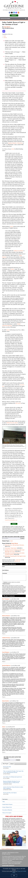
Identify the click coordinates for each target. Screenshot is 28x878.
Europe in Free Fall (7, 766)
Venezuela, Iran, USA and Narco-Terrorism (14, 545)
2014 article (18, 403)
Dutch (5, 36)
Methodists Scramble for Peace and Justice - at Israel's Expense (15, 553)
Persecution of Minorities (7, 810)
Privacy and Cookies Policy (19, 871)
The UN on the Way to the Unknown (10, 792)
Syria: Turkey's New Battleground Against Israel (12, 776)
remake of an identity (18, 250)
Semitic (12, 269)
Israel (11, 541)
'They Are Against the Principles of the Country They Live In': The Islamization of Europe (13, 771)
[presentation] (5, 764)
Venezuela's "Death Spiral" (11, 548)
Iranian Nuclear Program (7, 804)
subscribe (18, 559)
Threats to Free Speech (6, 812)
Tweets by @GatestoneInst (7, 848)
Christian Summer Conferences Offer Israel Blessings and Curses (14, 550)
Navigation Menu (5, 18)
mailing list (17, 561)
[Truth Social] (3, 32)
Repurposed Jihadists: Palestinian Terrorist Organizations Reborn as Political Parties (11, 782)
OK (14, 875)
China (3, 801)
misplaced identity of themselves (15, 143)
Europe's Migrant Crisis (7, 807)
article (12, 149)
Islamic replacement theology (11, 324)
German (5, 37)
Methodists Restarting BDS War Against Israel (15, 556)
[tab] (5, 764)
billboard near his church (12, 422)
